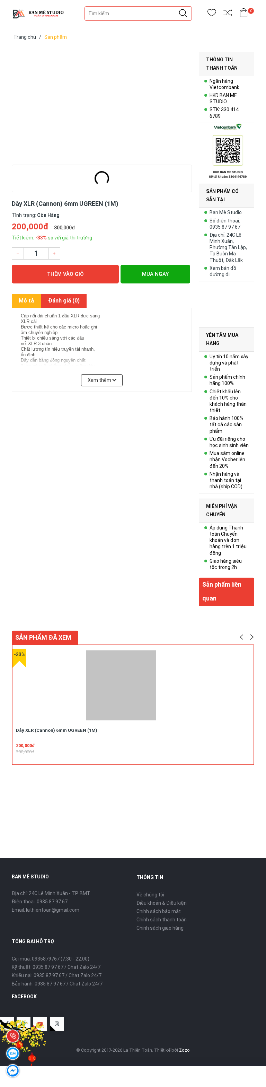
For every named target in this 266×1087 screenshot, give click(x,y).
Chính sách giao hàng (160, 928)
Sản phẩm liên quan (221, 591)
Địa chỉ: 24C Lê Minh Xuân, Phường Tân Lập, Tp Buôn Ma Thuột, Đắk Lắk (228, 247)
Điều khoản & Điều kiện (161, 903)
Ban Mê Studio (226, 212)
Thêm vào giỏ (65, 274)
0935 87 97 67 (52, 901)
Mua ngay (155, 274)
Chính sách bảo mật (158, 911)
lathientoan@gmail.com (52, 910)
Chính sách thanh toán (161, 919)
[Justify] (183, 13)
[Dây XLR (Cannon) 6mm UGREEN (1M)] (102, 104)
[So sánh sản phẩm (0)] (227, 14)
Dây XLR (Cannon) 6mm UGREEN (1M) (56, 730)
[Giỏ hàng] (243, 14)
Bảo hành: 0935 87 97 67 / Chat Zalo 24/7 (57, 984)
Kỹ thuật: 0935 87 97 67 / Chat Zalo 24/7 (56, 967)
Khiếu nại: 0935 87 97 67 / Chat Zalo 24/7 (56, 975)
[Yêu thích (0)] (211, 14)
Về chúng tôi (150, 894)
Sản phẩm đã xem (43, 637)
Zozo (184, 1050)
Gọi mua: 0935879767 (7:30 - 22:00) (50, 959)
